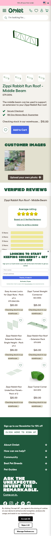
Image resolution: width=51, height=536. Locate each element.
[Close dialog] (48, 251)
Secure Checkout (15, 111)
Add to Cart (20, 129)
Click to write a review (27, 225)
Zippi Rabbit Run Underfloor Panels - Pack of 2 (14, 390)
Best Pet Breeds (13, 463)
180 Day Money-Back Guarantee (22, 115)
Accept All (25, 519)
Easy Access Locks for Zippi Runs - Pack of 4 (14, 296)
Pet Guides (10, 469)
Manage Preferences (25, 531)
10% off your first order (25, 3)
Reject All (25, 525)
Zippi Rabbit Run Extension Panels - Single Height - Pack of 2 (13, 340)
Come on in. (10, 494)
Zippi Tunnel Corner (37, 388)
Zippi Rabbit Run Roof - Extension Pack (37, 338)
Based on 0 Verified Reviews (27, 219)
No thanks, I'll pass (25, 281)
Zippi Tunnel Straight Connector (37, 294)
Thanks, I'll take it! (25, 277)
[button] (25, 469)
